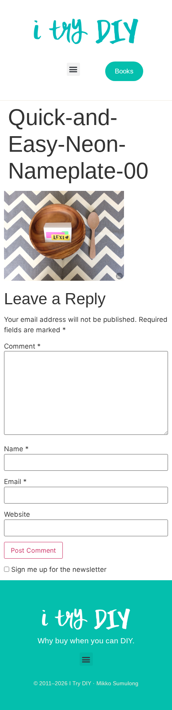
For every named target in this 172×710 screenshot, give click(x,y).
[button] (73, 69)
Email (15, 481)
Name (16, 449)
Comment (22, 346)
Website (17, 514)
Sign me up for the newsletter (57, 569)
